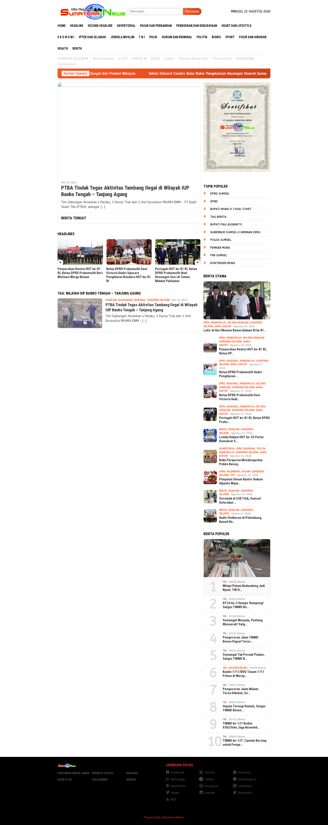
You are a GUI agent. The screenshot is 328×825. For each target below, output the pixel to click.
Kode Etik (65, 779)
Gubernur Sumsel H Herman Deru (235, 232)
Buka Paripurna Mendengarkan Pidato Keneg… (241, 462)
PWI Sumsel (218, 255)
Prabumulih (218, 322)
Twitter (209, 772)
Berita (223, 429)
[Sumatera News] (93, 11)
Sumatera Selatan (158, 300)
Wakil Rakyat (223, 326)
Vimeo (175, 792)
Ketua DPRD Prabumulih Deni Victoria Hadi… (239, 397)
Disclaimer (100, 779)
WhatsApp (178, 779)
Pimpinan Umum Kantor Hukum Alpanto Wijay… (241, 481)
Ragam (246, 471)
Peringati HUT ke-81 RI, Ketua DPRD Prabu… (244, 420)
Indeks (131, 779)
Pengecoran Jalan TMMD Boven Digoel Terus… (240, 639)
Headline (111, 300)
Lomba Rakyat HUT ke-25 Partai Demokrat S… (241, 439)
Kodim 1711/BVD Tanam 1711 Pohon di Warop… (243, 674)
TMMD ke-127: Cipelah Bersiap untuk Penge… (245, 743)
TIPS (232, 475)
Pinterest (244, 772)
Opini (222, 471)
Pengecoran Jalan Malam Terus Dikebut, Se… (240, 691)
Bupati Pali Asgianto (226, 224)
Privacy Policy (102, 773)
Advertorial (227, 448)
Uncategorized (237, 667)
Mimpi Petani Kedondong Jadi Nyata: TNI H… (244, 588)
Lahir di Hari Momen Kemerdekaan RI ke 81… (234, 330)
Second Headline (238, 322)
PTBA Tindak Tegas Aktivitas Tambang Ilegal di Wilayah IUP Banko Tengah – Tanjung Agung (125, 191)
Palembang (234, 471)
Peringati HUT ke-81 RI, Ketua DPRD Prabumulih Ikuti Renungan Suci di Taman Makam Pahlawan (176, 275)
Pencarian (192, 11)
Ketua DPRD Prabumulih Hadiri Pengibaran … (240, 374)
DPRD (214, 201)
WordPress (178, 786)
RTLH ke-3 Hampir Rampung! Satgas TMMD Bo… (243, 605)
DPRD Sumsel (219, 193)
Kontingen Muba (222, 263)
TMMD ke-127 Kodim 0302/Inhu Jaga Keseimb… (241, 725)
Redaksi (132, 773)
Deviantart (245, 792)
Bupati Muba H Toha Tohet (231, 209)
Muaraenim (125, 300)
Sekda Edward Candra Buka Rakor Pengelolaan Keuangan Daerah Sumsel (179, 73)
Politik (261, 448)
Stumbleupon (247, 779)
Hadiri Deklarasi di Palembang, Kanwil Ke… (240, 520)
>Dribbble (244, 786)
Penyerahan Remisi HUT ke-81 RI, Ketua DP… (243, 351)
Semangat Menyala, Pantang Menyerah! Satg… (243, 622)
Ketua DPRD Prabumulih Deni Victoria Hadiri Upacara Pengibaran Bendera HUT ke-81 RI (128, 275)
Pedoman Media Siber (73, 773)
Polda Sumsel (220, 239)
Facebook (177, 772)
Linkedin (209, 792)
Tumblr (209, 779)
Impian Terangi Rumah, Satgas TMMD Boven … (244, 708)
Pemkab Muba (220, 247)
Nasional (140, 300)
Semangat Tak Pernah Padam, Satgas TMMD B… (244, 657)
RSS (173, 799)
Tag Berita (218, 216)
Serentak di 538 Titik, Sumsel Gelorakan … (240, 500)
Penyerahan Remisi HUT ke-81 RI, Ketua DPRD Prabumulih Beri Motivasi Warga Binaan (80, 273)
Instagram (211, 786)
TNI (224, 581)
